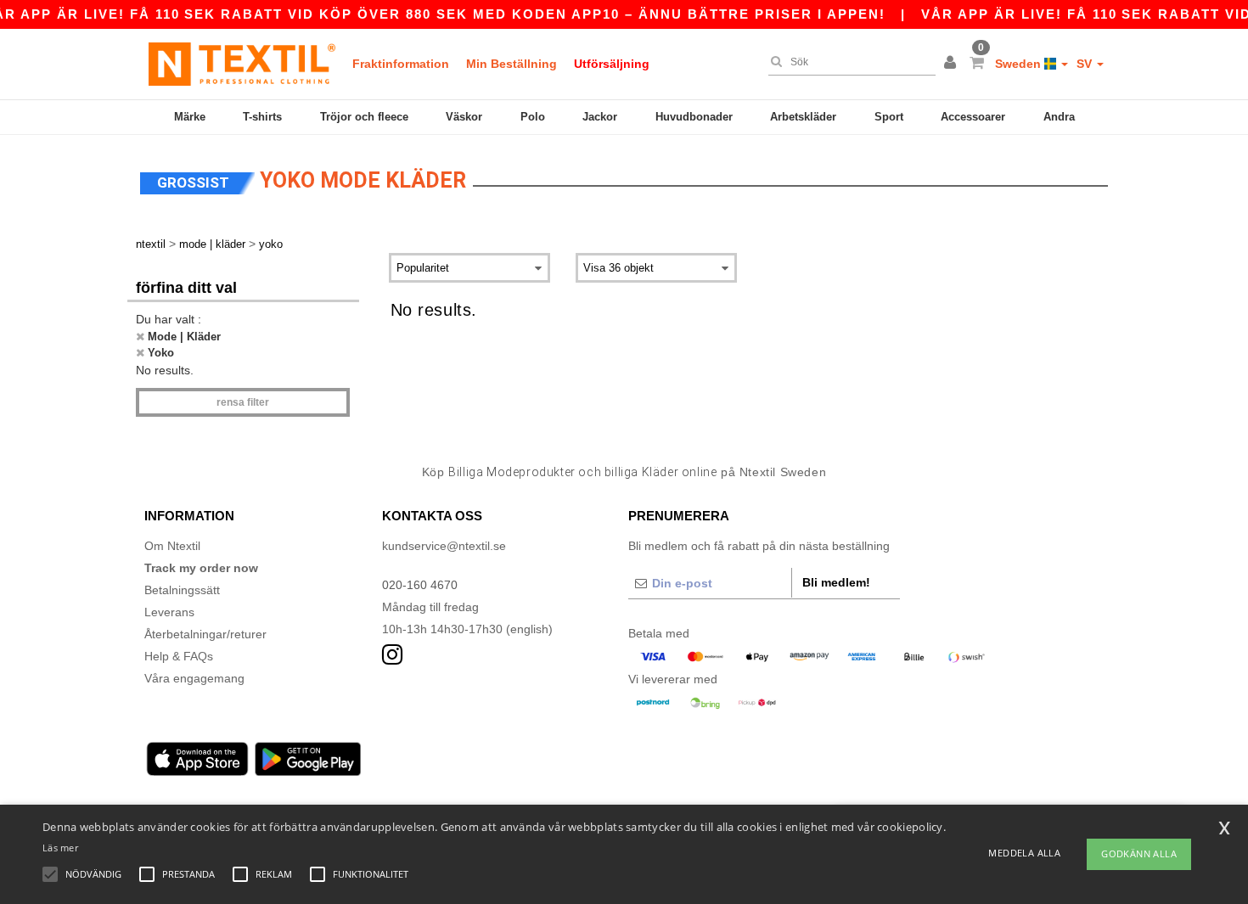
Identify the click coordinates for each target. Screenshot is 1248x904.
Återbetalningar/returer (205, 634)
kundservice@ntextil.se (444, 546)
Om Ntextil (172, 546)
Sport (888, 116)
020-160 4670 (420, 585)
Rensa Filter (242, 402)
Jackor (599, 116)
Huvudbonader (694, 116)
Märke (189, 116)
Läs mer (60, 847)
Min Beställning (511, 63)
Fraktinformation (400, 63)
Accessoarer (973, 116)
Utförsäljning (611, 63)
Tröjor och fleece (364, 116)
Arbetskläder (803, 116)
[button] (952, 63)
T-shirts (262, 116)
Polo (532, 116)
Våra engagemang (194, 678)
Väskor (464, 116)
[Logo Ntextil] (242, 63)
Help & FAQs (178, 656)
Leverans (169, 612)
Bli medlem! (836, 582)
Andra (1059, 116)
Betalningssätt (182, 590)
